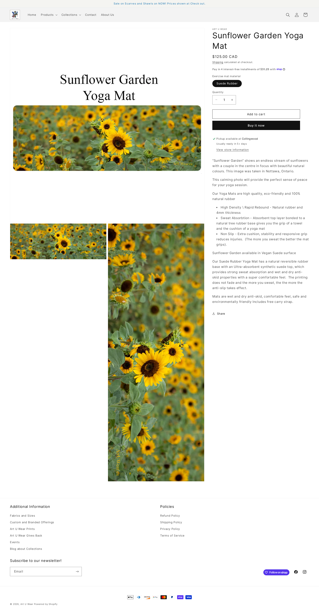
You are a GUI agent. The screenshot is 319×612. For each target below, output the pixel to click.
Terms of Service (172, 535)
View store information (232, 149)
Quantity (218, 92)
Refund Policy (170, 515)
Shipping (217, 62)
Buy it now (256, 125)
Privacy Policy (170, 529)
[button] (49, 15)
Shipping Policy (171, 522)
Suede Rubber (227, 83)
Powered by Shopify (45, 604)
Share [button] (221, 313)
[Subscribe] (77, 571)
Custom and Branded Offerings (32, 522)
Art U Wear (26, 604)
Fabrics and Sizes (22, 515)
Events (15, 542)
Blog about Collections (26, 548)
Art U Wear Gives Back (26, 535)
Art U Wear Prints (22, 529)
